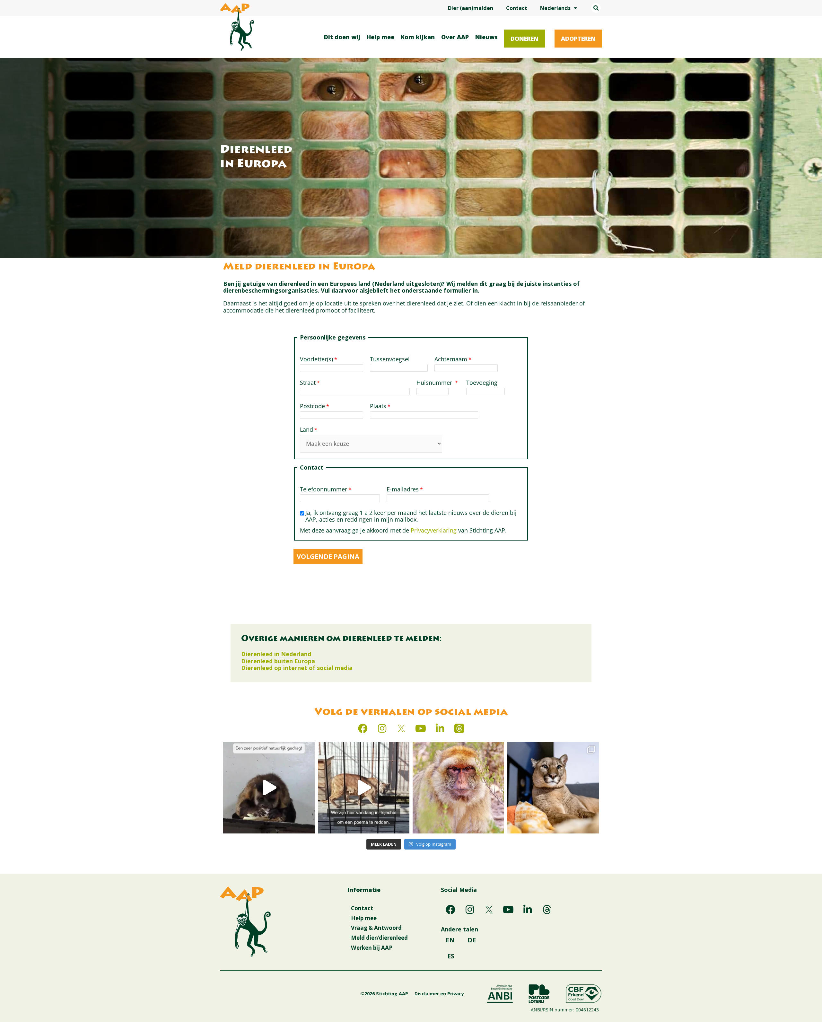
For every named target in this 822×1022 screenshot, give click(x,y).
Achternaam (450, 359)
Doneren (524, 38)
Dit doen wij (342, 37)
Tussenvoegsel (390, 359)
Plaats (378, 406)
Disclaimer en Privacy (439, 994)
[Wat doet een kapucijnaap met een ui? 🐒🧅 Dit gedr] (269, 787)
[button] (596, 8)
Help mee (380, 37)
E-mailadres (403, 489)
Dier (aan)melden (470, 8)
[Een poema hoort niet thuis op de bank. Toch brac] (553, 787)
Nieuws (486, 37)
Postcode (312, 406)
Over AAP (455, 37)
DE (472, 940)
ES (450, 956)
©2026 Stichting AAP (384, 994)
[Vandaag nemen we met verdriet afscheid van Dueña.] (458, 787)
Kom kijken (418, 37)
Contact (516, 8)
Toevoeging (482, 382)
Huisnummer (435, 382)
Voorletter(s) (316, 359)
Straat (308, 382)
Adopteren (578, 38)
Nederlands (555, 8)
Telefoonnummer (323, 489)
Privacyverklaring (434, 530)
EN (450, 940)
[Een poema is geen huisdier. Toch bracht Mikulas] (363, 787)
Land (306, 429)
